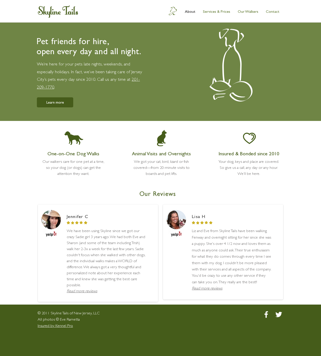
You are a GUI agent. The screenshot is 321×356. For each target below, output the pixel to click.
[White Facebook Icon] (266, 314)
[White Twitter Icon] (278, 314)
